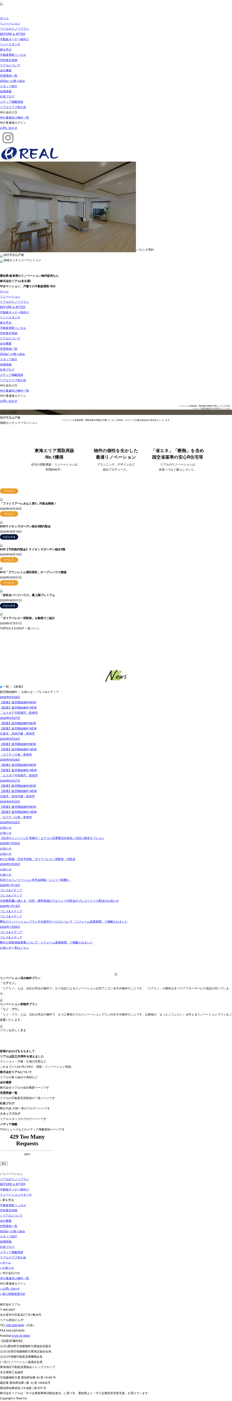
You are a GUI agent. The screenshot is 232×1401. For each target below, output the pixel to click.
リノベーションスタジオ (16, 1194)
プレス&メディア (48, 692)
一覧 (6, 686)
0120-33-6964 (21, 1336)
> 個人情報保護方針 (13, 1294)
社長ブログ (7, 96)
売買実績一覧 (8, 75)
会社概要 (6, 70)
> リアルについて (11, 1215)
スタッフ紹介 (8, 86)
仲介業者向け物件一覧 (14, 117)
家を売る (6, 49)
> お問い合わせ (10, 1288)
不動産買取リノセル (13, 55)
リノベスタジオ (10, 44)
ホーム (4, 18)
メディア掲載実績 (11, 102)
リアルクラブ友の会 (13, 107)
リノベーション (10, 23)
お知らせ (27, 692)
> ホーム (5, 1262)
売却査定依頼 (8, 60)
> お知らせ (7, 1268)
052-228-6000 (15, 1325)
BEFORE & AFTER (12, 34)
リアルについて (10, 65)
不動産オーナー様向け (14, 39)
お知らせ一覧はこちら (14, 947)
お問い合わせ (8, 128)
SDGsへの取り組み (12, 81)
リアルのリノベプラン (14, 28)
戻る (3, 1163)
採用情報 (6, 91)
